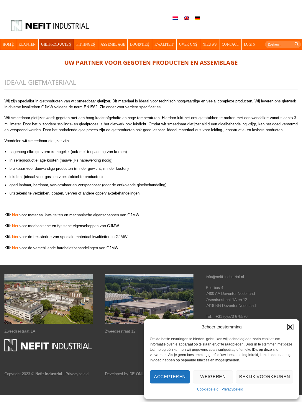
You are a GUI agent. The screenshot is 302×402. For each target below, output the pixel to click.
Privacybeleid (232, 389)
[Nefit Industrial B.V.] (49, 26)
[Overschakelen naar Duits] (197, 18)
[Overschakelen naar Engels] (186, 18)
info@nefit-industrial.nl (225, 277)
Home (8, 44)
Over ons (188, 44)
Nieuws (210, 44)
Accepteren (170, 376)
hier (15, 215)
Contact (230, 44)
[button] (290, 327)
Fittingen (86, 44)
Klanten (27, 44)
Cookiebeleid (208, 389)
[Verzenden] (297, 44)
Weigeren (213, 376)
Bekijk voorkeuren (264, 376)
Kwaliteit (164, 44)
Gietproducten (56, 44)
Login (249, 44)
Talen (159, 12)
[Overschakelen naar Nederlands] (175, 18)
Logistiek (139, 44)
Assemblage (113, 44)
